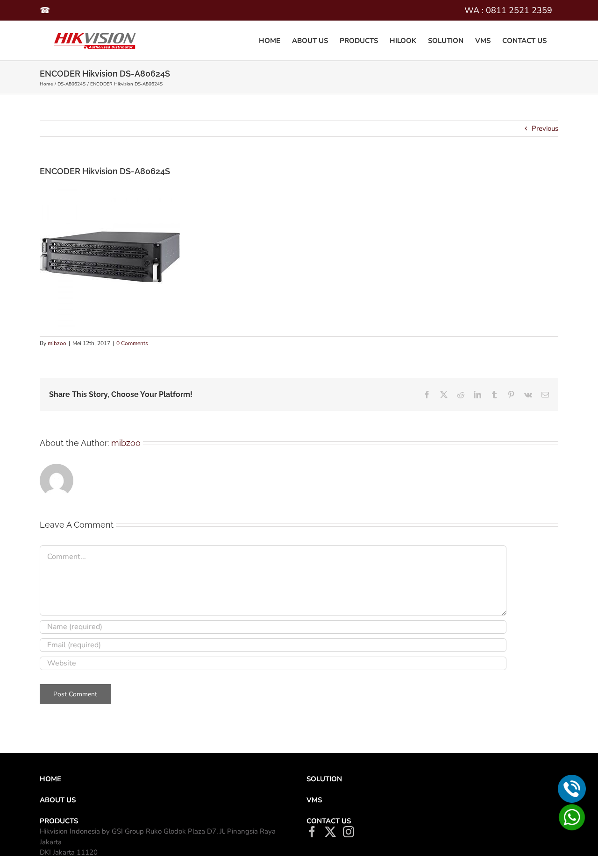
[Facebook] (312, 831)
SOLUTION (324, 779)
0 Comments (132, 343)
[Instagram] (348, 831)
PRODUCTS (59, 821)
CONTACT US (328, 821)
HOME (50, 779)
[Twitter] (330, 831)
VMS (314, 800)
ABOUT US (58, 800)
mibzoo (57, 343)
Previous (545, 128)
